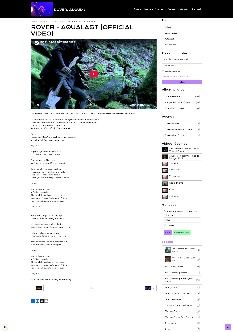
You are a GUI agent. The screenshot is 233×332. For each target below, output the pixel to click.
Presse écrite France (182, 266)
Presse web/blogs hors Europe (182, 305)
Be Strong (174, 196)
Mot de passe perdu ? (183, 76)
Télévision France (182, 311)
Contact (196, 9)
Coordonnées (171, 33)
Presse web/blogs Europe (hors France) (182, 280)
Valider (182, 82)
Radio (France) (182, 287)
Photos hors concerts (182, 108)
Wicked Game (176, 183)
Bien (168, 220)
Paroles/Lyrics (171, 44)
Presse (171, 9)
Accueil (138, 9)
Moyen (169, 215)
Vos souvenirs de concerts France (185, 250)
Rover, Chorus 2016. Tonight (52, 21)
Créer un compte (168, 76)
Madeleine (174, 176)
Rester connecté (172, 71)
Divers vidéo (182, 323)
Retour (94, 288)
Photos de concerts (182, 96)
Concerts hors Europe (182, 135)
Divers (182, 329)
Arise (171, 189)
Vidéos (184, 9)
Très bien (170, 225)
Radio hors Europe (182, 299)
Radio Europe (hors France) (182, 293)
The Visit (173, 163)
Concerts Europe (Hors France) (182, 129)
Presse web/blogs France (182, 272)
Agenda (148, 9)
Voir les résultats (181, 232)
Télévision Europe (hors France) (182, 317)
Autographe (170, 39)
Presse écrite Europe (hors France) (185, 259)
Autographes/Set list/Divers (182, 102)
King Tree (174, 169)
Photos (159, 9)
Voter (168, 232)
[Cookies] (5, 327)
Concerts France (182, 123)
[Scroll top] (228, 327)
